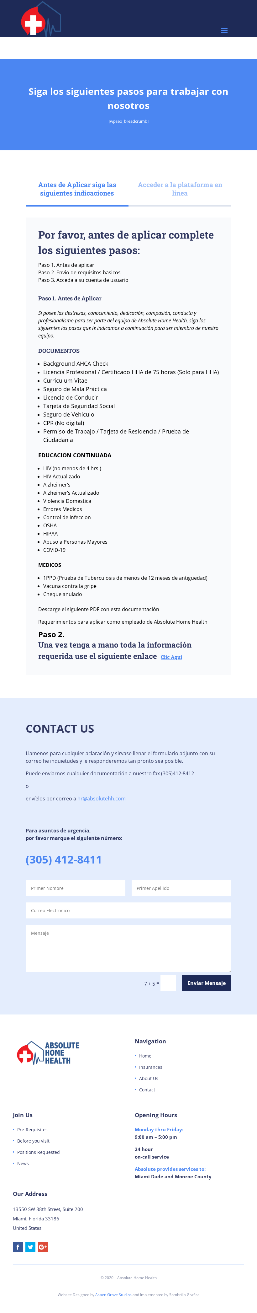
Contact (147, 1090)
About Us (148, 1078)
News (23, 1163)
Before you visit (33, 1141)
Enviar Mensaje (206, 983)
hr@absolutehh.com (101, 798)
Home (145, 1056)
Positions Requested (38, 1152)
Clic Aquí (171, 657)
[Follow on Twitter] (30, 1247)
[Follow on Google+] (43, 1247)
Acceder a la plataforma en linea (180, 188)
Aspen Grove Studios (113, 1294)
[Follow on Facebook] (18, 1247)
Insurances (150, 1067)
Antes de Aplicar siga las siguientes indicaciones (77, 188)
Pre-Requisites (32, 1130)
